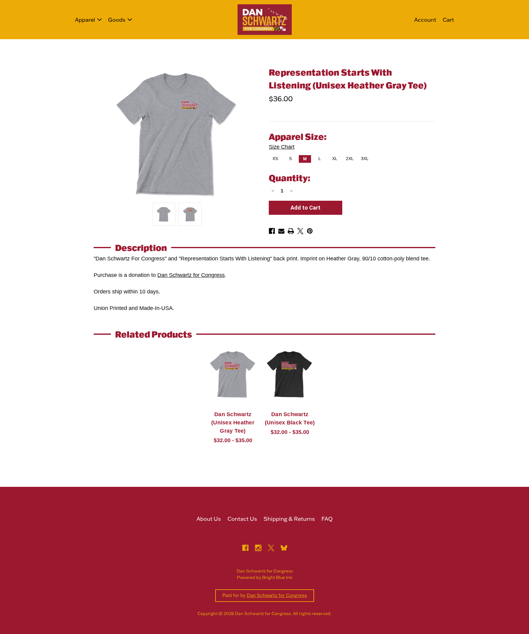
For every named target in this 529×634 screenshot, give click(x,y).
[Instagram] (258, 548)
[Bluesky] (284, 548)
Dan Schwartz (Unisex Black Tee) (290, 418)
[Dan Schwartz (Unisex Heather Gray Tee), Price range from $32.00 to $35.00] (232, 374)
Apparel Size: (298, 140)
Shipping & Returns (289, 518)
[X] (300, 231)
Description (141, 247)
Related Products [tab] (153, 334)
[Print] (291, 231)
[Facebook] (272, 231)
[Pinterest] (310, 231)
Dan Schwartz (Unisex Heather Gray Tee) (232, 422)
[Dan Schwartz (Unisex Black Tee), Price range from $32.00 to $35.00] (289, 374)
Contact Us (242, 518)
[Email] (281, 231)
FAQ (327, 518)
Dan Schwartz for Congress (191, 275)
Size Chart (282, 147)
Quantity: (289, 177)
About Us (209, 518)
